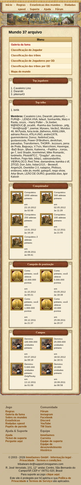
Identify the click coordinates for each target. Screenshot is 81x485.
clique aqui (52, 474)
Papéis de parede (16, 426)
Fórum (59, 9)
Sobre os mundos (16, 417)
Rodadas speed (15, 423)
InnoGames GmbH (37, 457)
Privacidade (27, 460)
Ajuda (47, 9)
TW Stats (45, 426)
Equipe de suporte (51, 441)
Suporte (35, 9)
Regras (20, 4)
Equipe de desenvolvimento (51, 446)
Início (9, 4)
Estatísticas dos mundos (45, 4)
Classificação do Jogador (26, 50)
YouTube (45, 423)
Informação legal (61, 457)
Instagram (46, 414)
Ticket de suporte (16, 438)
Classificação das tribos (26, 55)
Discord (45, 420)
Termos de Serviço (40, 481)
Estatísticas (12, 420)
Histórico (46, 450)
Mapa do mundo (20, 71)
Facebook (46, 417)
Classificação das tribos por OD (30, 66)
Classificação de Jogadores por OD (33, 60)
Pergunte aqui (13, 441)
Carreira (45, 438)
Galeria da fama (20, 44)
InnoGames (47, 435)
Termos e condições (49, 460)
